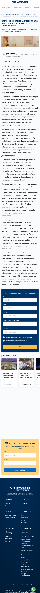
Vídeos (23, 520)
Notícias (27, 8)
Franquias (5, 8)
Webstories (24, 518)
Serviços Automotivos (25, 566)
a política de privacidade (24, 337)
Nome (4, 297)
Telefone (5, 312)
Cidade (5, 328)
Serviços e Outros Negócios (27, 570)
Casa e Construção (27, 537)
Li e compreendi (19, 337)
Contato (7, 506)
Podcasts (24, 523)
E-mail (6, 459)
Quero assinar (20, 470)
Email (4, 305)
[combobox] (19, 332)
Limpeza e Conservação (25, 554)
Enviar (20, 347)
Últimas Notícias (10, 518)
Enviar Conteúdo (10, 515)
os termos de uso (21, 340)
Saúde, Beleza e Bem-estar (26, 561)
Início (3, 14)
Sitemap (7, 541)
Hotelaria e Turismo (27, 550)
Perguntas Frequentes (8, 538)
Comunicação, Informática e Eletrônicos (26, 541)
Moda (23, 557)
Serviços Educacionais (25, 575)
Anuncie (7, 503)
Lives (22, 515)
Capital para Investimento (11, 320)
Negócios (17, 8)
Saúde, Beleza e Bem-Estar (20, 14)
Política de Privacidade (9, 533)
